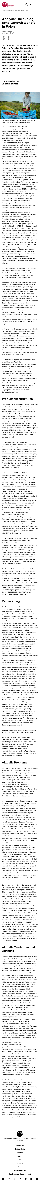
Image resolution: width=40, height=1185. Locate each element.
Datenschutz (20, 1149)
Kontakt (20, 1163)
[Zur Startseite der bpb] (8, 6)
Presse (20, 1167)
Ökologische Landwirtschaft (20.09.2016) (15, 10)
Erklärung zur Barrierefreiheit (20, 1174)
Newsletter (20, 1156)
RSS (20, 1160)
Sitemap (20, 1153)
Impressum (20, 1145)
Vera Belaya (8, 31)
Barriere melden (20, 1170)
